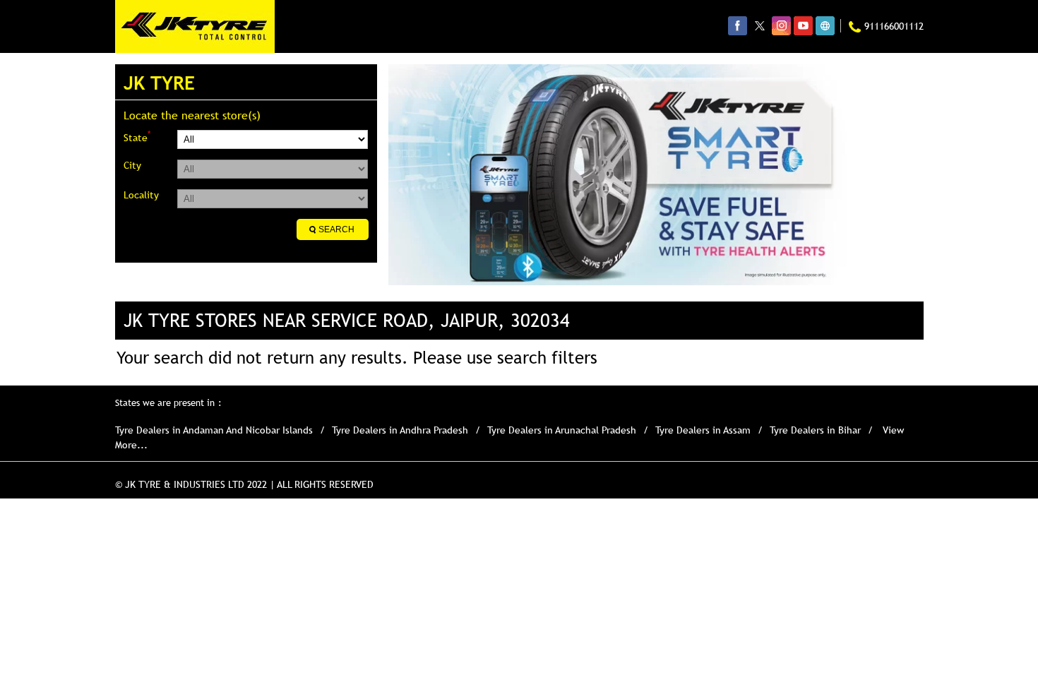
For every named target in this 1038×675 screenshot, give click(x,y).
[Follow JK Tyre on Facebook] (737, 25)
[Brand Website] (825, 25)
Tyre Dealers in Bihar (815, 430)
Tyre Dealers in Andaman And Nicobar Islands (214, 430)
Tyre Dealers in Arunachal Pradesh (561, 430)
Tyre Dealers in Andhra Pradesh (400, 430)
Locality (141, 195)
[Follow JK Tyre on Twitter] (759, 25)
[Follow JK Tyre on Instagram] (781, 25)
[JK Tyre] (195, 26)
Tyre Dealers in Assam (703, 430)
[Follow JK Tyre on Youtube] (803, 25)
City (132, 165)
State (137, 136)
